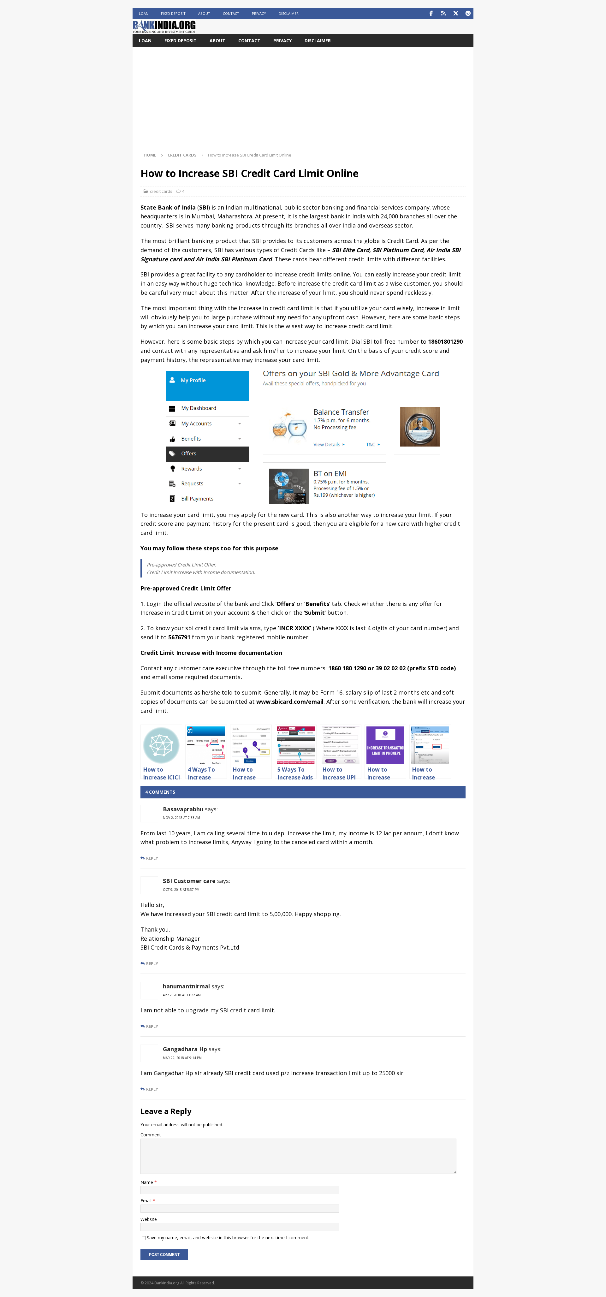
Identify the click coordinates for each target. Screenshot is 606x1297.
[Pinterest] (467, 13)
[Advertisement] (303, 102)
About (204, 13)
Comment (150, 1135)
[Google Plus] (443, 13)
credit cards (161, 191)
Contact (231, 13)
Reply (152, 858)
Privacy (259, 13)
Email (146, 1201)
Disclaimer (289, 13)
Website (148, 1219)
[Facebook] (431, 13)
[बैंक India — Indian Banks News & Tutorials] (164, 30)
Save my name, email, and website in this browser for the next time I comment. (228, 1238)
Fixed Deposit (173, 13)
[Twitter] (455, 13)
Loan (143, 13)
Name (147, 1182)
